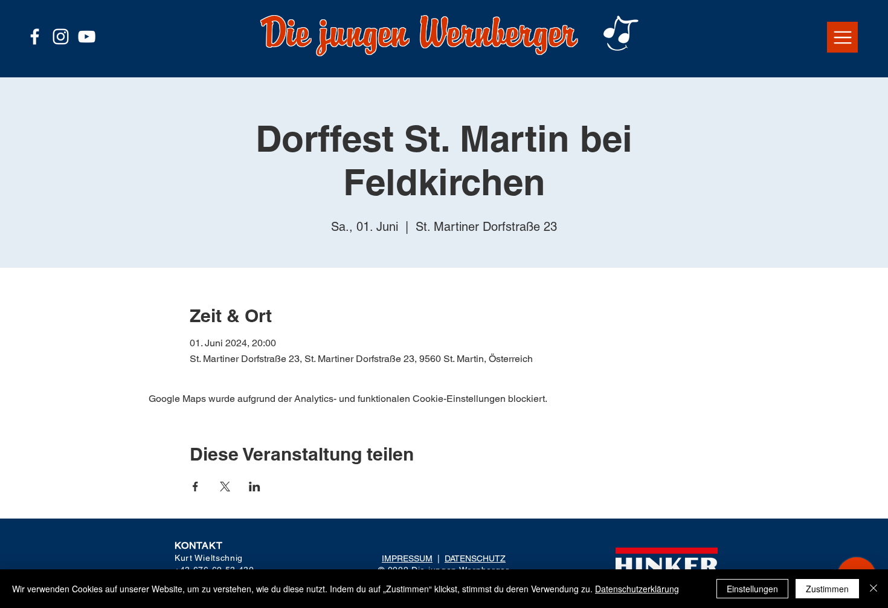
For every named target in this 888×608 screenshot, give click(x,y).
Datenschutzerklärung (637, 589)
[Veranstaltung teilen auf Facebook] (195, 486)
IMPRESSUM (407, 558)
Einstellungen (752, 589)
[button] (842, 37)
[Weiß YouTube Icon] (86, 36)
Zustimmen (827, 589)
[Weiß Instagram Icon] (60, 36)
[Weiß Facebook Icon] (34, 36)
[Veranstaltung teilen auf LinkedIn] (254, 486)
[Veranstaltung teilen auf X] (225, 486)
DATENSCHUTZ (475, 558)
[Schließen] (873, 588)
